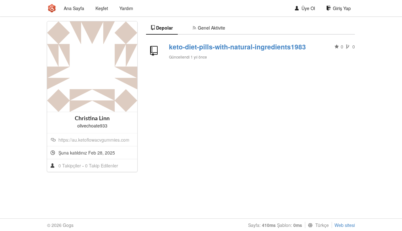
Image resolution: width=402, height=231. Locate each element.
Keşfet (101, 8)
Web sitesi (344, 225)
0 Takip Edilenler (101, 165)
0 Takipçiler (70, 165)
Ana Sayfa (74, 8)
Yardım (126, 8)
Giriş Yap (342, 8)
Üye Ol (308, 8)
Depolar (164, 28)
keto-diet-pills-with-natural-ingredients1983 (237, 46)
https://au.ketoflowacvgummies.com (93, 140)
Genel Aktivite (211, 28)
